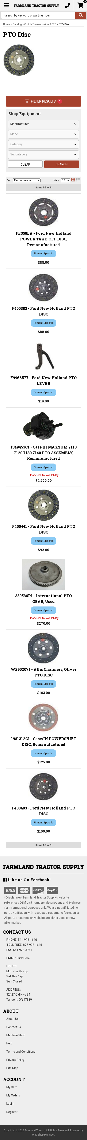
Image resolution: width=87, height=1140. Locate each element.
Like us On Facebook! (28, 879)
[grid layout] (73, 180)
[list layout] (78, 180)
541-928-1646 (27, 939)
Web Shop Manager (43, 1134)
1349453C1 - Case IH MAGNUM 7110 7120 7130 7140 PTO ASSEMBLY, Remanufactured (44, 452)
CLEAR (25, 164)
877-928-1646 (32, 945)
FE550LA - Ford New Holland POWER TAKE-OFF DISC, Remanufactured (44, 239)
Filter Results (46, 101)
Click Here (23, 958)
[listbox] (43, 124)
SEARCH (62, 164)
